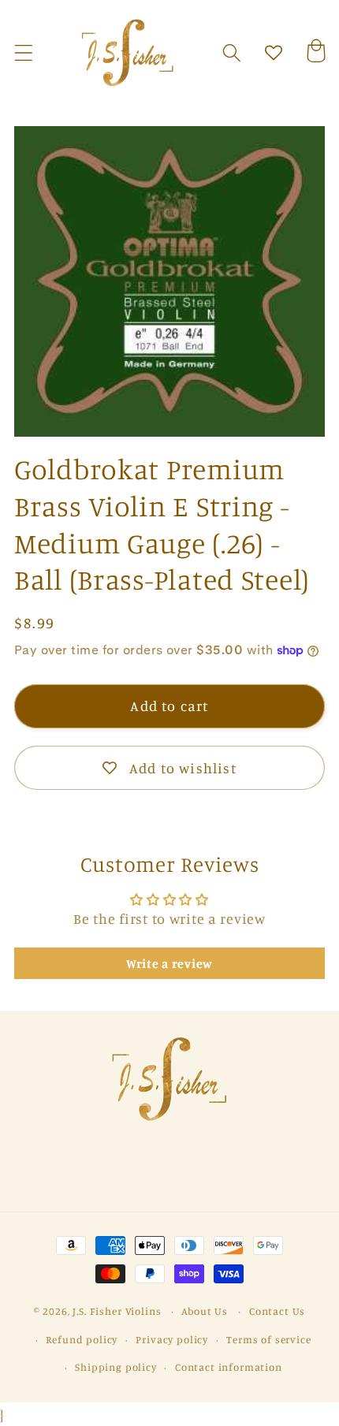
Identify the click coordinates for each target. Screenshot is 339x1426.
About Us (204, 1311)
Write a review (169, 963)
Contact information (228, 1367)
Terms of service (268, 1339)
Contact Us (277, 1311)
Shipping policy (116, 1367)
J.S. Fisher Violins (117, 1311)
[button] (24, 53)
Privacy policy (172, 1339)
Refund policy (81, 1339)
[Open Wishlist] (274, 53)
